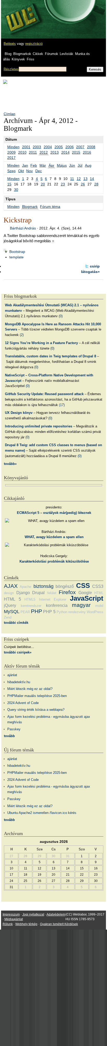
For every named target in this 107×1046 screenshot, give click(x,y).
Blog (8, 54)
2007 (80, 147)
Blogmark (30, 206)
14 (92, 179)
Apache (25, 587)
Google (85, 592)
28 (96, 184)
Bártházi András (23, 228)
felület (51, 593)
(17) (62, 405)
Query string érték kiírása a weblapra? (35, 710)
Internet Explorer (52, 599)
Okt (21, 171)
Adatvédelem (55, 914)
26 (83, 184)
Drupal (38, 592)
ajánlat (12, 675)
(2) (22, 335)
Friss (30, 59)
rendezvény (77, 612)
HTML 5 (12, 599)
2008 (91, 147)
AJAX (11, 586)
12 (79, 179)
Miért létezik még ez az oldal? (29, 689)
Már (42, 165)
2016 (87, 152)
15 (9, 184)
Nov (29, 171)
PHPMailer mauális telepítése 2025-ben (37, 696)
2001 (26, 147)
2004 (48, 147)
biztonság (44, 586)
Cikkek (38, 54)
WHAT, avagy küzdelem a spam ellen (54, 537)
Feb (33, 165)
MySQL (11, 611)
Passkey (14, 729)
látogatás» (90, 272)
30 (16, 190)
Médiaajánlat (13, 919)
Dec (38, 171)
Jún (72, 165)
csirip (95, 266)
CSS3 (97, 586)
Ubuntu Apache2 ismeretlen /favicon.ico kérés (41, 813)
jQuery (10, 605)
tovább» (10, 464)
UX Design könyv (18, 413)
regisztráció (34, 44)
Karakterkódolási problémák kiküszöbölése (54, 561)
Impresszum (11, 914)
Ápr (51, 165)
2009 (11, 152)
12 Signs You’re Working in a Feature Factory (41, 343)
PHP (36, 611)
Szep (11, 171)
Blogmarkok (22, 54)
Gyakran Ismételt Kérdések (59, 924)
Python (62, 612)
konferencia (57, 605)
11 (72, 179)
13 (85, 179)
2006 (69, 147)
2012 (43, 152)
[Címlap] (21, 14)
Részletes (11, 69)
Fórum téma (50, 206)
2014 (65, 152)
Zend (7, 617)
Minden (13, 147)
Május (62, 165)
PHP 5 (49, 611)
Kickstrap (18, 220)
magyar (81, 605)
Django (23, 592)
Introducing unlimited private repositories (38, 426)
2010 (22, 152)
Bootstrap (17, 252)
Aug (88, 165)
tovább (9, 736)
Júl (80, 165)
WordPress (95, 612)
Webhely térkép (26, 924)
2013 (54, 152)
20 (43, 184)
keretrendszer (31, 606)
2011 (33, 152)
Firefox (67, 592)
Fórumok (51, 54)
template (16, 257)
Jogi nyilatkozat (33, 914)
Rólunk (8, 924)
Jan (25, 165)
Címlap (9, 114)
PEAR (25, 612)
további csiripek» (17, 652)
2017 (11, 157)
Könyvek (18, 59)
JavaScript (86, 598)
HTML (98, 593)
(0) (61, 316)
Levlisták (66, 54)
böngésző (65, 586)
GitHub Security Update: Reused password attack (44, 394)
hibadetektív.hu (18, 682)
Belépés (10, 44)
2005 (59, 147)
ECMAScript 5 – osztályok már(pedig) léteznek (54, 513)
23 (63, 184)
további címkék (16, 623)
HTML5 (29, 599)
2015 (76, 152)
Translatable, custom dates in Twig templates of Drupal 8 (50, 356)
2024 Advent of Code (23, 703)
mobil (99, 606)
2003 (37, 147)
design (9, 593)
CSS (83, 585)
